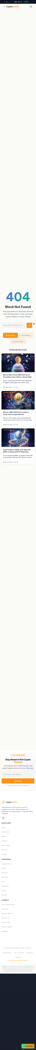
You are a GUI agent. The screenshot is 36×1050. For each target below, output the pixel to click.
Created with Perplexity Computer (18, 960)
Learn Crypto (6, 845)
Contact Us (5, 909)
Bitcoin (4, 868)
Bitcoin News (26, 335)
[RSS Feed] (3, 818)
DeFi (3, 881)
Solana (4, 890)
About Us (4, 850)
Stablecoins (5, 886)
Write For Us (5, 918)
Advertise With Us (7, 913)
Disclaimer (5, 931)
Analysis (4, 841)
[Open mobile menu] (31, 6)
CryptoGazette (14, 948)
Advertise (29, 1046)
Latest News (5, 832)
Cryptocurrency (6, 864)
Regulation (5, 877)
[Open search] (26, 7)
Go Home (11, 335)
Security (4, 895)
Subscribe (18, 781)
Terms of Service (7, 927)
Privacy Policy (6, 922)
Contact (4, 854)
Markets (4, 836)
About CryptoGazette (8, 904)
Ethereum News (18, 341)
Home (3, 827)
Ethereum (5, 872)
